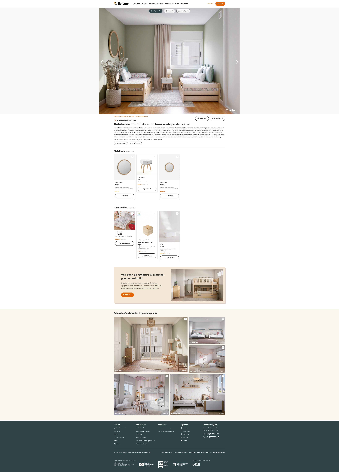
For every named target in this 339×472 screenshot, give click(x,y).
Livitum (116, 116)
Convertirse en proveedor (166, 431)
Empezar (220, 4)
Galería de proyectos (143, 431)
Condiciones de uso (166, 452)
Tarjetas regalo (141, 437)
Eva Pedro (132, 120)
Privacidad (192, 452)
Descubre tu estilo (156, 4)
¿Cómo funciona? (140, 4)
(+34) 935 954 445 (212, 437)
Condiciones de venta (180, 452)
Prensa (116, 441)
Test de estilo (140, 428)
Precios (116, 434)
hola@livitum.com (212, 434)
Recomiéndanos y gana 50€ (145, 441)
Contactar (117, 444)
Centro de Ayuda (141, 444)
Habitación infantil (142, 116)
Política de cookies (203, 452)
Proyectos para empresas (166, 428)
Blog (177, 4)
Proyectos (169, 4)
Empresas (184, 4)
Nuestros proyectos (127, 116)
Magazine (139, 434)
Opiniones (117, 431)
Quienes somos (119, 437)
